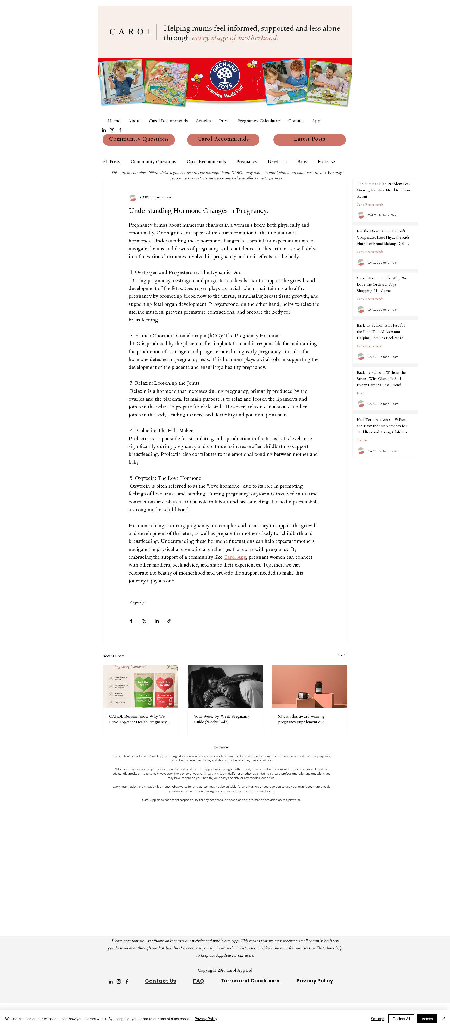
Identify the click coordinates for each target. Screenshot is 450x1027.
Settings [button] (377, 1018)
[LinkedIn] (104, 130)
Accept (427, 1018)
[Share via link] (169, 620)
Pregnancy (246, 162)
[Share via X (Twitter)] (143, 620)
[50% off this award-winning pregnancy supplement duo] (309, 686)
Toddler (362, 441)
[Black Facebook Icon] (120, 130)
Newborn (277, 162)
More (323, 162)
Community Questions (153, 162)
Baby (302, 162)
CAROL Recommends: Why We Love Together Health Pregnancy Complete (138, 719)
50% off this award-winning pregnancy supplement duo (301, 719)
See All (342, 655)
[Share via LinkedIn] (156, 620)
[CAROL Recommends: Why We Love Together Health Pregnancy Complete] (140, 686)
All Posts (111, 162)
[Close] (444, 1018)
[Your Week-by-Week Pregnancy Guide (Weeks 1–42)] (225, 686)
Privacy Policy (206, 1018)
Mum (360, 394)
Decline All (401, 1018)
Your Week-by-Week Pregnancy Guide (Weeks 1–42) (222, 719)
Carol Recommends (206, 162)
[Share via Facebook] (131, 620)
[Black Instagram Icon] (112, 130)
